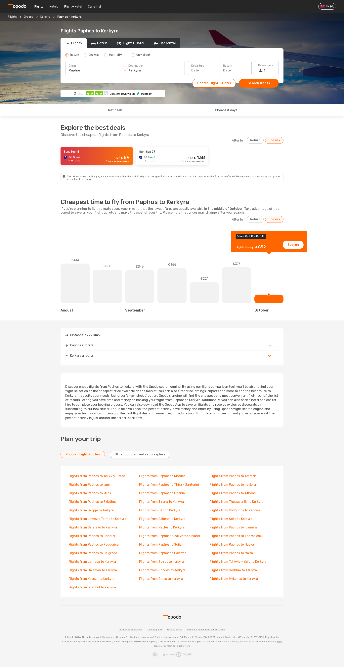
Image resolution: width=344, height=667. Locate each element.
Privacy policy (174, 629)
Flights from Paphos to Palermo (162, 553)
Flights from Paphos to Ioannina (234, 527)
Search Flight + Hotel (214, 83)
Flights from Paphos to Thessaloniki (236, 536)
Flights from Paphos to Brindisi (91, 536)
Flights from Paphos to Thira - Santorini (169, 484)
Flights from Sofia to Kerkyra (231, 519)
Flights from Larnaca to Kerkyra (92, 561)
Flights (38, 6)
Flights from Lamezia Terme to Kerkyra (97, 519)
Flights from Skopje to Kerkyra (91, 510)
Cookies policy (154, 629)
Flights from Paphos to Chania (162, 493)
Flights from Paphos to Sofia (160, 544)
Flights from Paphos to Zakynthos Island (169, 536)
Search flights (259, 83)
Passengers (265, 65)
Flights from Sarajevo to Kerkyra (92, 527)
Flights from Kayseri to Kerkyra (91, 579)
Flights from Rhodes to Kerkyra (162, 570)
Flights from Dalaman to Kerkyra (92, 570)
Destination (136, 65)
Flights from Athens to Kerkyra (162, 519)
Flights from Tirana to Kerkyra (161, 502)
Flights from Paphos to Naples (232, 544)
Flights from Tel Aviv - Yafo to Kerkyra (238, 561)
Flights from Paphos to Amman (233, 476)
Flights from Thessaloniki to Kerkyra (236, 502)
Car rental (94, 6)
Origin (72, 65)
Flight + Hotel (73, 6)
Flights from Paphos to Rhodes (162, 476)
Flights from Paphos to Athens (233, 493)
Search (293, 245)
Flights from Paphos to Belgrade (92, 553)
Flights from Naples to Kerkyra (161, 527)
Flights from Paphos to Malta (231, 553)
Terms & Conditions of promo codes (206, 629)
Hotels (54, 6)
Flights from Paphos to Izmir (89, 484)
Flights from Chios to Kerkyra (161, 579)
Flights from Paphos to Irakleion (233, 484)
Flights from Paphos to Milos (89, 493)
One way (274, 140)
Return (227, 65)
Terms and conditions (130, 629)
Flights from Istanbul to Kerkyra (92, 587)
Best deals (114, 110)
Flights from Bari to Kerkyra (159, 510)
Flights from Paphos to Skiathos (92, 502)
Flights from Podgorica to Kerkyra (235, 510)
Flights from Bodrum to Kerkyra (233, 570)
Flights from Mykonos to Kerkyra (234, 579)
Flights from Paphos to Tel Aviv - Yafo (96, 476)
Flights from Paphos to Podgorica (93, 544)
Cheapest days (226, 110)
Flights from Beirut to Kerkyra (161, 561)
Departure (197, 65)
